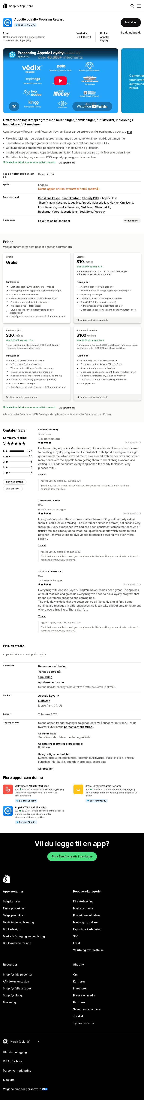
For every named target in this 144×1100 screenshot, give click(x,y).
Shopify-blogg (12, 995)
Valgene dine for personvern (22, 1089)
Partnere (79, 1002)
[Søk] (132, 6)
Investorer (80, 988)
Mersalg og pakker (85, 922)
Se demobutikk (131, 32)
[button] (36, 794)
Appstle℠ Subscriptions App (31, 807)
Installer (130, 22)
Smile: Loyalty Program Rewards (104, 786)
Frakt (76, 943)
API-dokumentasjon (16, 981)
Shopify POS (90, 198)
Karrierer (79, 981)
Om (75, 974)
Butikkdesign (11, 929)
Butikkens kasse (49, 198)
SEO (75, 936)
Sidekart (8, 1079)
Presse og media (84, 995)
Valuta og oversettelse (88, 950)
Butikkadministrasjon (17, 943)
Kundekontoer (71, 198)
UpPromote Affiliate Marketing (32, 786)
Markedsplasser (84, 908)
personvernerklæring (78, 726)
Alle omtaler (13, 488)
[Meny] (139, 6)
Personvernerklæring (52, 666)
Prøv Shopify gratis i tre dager (72, 856)
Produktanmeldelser (86, 915)
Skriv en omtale (14, 481)
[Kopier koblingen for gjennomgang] (60, 429)
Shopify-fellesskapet (17, 988)
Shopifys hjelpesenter (17, 974)
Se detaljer (45, 768)
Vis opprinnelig (67, 162)
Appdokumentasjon (51, 682)
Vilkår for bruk (12, 1061)
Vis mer (42, 474)
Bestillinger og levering (18, 922)
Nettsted (44, 700)
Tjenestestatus (83, 1023)
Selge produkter (14, 915)
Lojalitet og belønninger (54, 220)
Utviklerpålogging (15, 1052)
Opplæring (45, 677)
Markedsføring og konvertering (24, 936)
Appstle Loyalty (48, 695)
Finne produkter (13, 908)
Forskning (9, 1002)
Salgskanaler (11, 901)
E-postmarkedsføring (87, 929)
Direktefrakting (83, 901)
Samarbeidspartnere (87, 1009)
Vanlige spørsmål (49, 671)
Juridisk (78, 1016)
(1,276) (87, 37)
